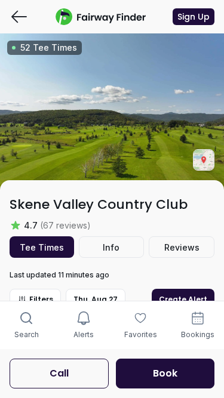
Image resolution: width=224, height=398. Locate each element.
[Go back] (19, 16)
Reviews (182, 247)
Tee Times (42, 247)
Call (59, 373)
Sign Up (193, 17)
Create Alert (183, 299)
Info (111, 247)
